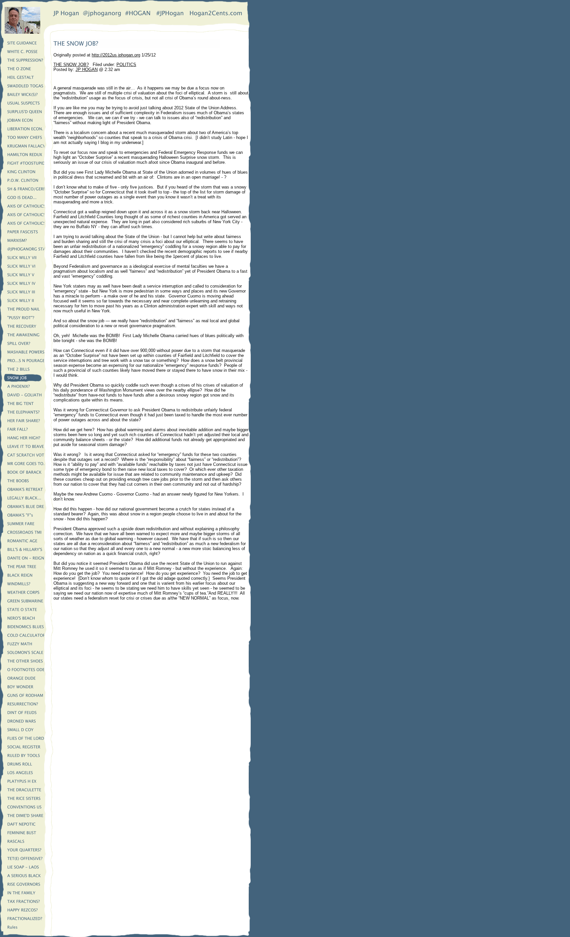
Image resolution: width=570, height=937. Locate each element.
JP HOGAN (87, 69)
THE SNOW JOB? (71, 64)
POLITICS (126, 64)
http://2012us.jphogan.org (116, 54)
